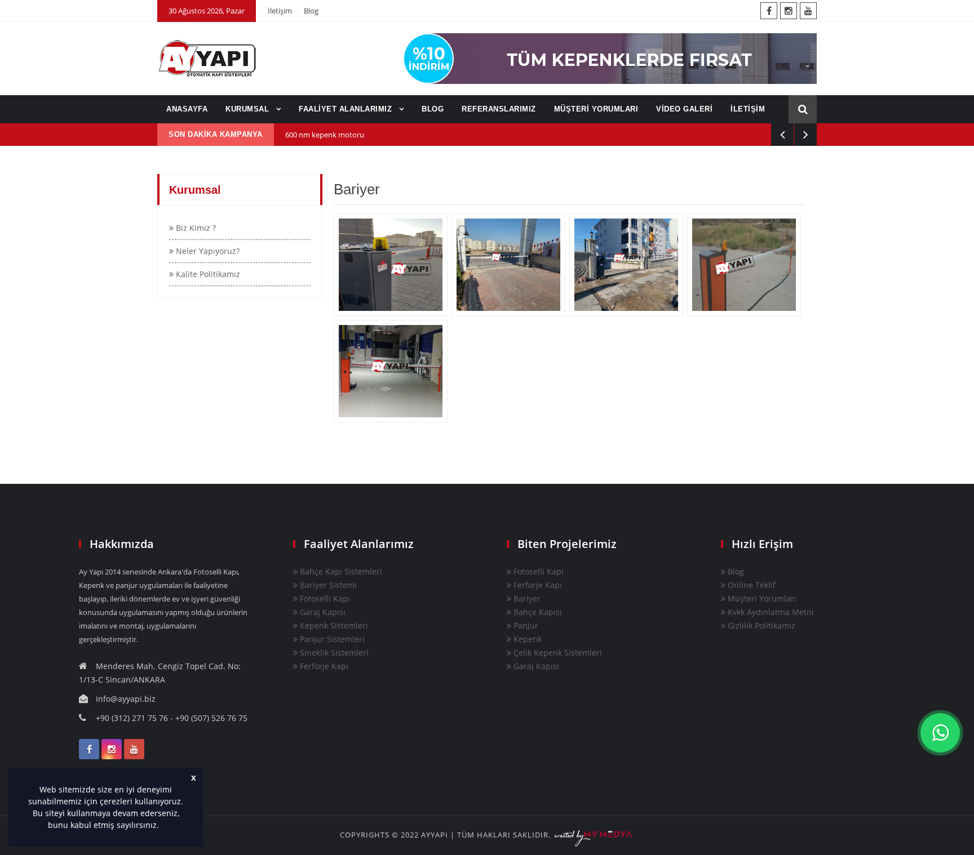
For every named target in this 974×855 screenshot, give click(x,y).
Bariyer (526, 598)
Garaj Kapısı (322, 612)
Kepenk (526, 639)
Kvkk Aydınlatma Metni (769, 612)
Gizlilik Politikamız (760, 625)
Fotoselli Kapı (324, 598)
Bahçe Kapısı (536, 612)
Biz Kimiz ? (195, 227)
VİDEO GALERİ (684, 109)
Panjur (524, 625)
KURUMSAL (248, 109)
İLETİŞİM (747, 109)
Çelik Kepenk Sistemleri (556, 652)
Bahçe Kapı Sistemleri (340, 571)
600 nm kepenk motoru (324, 135)
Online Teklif (750, 585)
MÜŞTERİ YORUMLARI (596, 109)
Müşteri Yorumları (760, 598)
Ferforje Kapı (323, 666)
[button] (163, 826)
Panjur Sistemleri (331, 639)
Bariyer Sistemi (327, 585)
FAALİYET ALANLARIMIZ (347, 109)
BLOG (433, 109)
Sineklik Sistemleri (333, 652)
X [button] (193, 778)
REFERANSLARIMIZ (499, 109)
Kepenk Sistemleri (333, 625)
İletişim (280, 11)
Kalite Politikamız (207, 274)
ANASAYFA (186, 109)
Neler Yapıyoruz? (207, 251)
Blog (311, 11)
